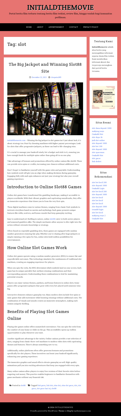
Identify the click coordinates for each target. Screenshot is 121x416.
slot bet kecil (97, 197)
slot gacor (96, 158)
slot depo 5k (97, 137)
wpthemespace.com (82, 411)
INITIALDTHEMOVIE (60, 7)
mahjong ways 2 (99, 215)
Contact (73, 27)
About (40, 27)
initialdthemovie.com (16, 140)
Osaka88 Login (98, 188)
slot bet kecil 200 (99, 182)
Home (29, 27)
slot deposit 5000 (99, 143)
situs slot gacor (67, 385)
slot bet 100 (97, 146)
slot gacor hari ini (44, 388)
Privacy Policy (90, 27)
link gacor (41, 385)
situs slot (57, 385)
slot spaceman (98, 152)
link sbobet (96, 161)
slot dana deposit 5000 (101, 128)
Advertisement (56, 27)
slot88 (52, 219)
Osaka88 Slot (97, 134)
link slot (49, 385)
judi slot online (98, 140)
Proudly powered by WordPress (43, 411)
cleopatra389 (56, 77)
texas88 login (97, 209)
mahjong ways (98, 131)
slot (75, 385)
